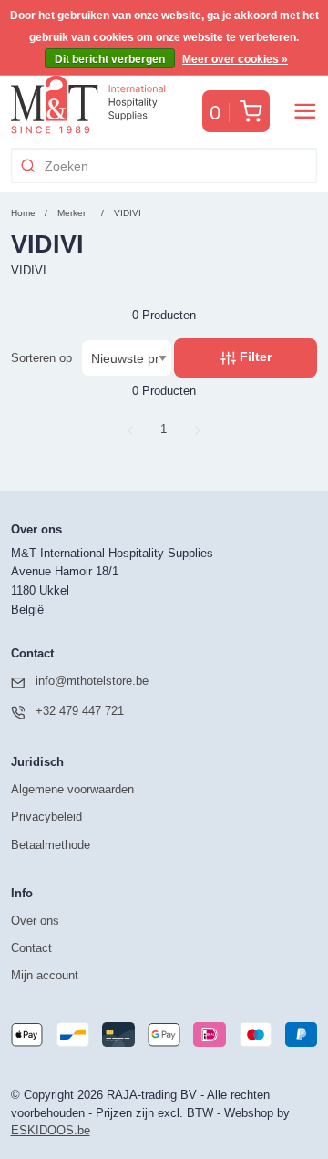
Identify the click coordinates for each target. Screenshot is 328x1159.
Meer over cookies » (235, 59)
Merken (72, 213)
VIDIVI (127, 213)
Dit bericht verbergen (110, 59)
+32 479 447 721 (80, 711)
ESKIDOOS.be (50, 1130)
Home (23, 213)
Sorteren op (41, 358)
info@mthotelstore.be (92, 681)
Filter (254, 356)
